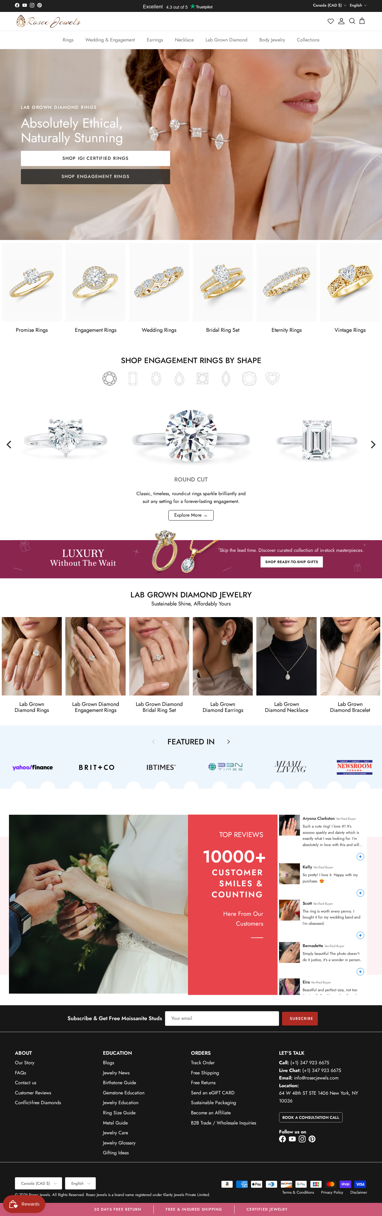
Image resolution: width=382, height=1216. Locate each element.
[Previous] (9, 444)
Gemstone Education (123, 1092)
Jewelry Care (115, 1132)
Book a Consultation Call (310, 1117)
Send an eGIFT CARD (213, 1092)
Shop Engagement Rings (95, 176)
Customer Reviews (33, 1092)
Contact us (25, 1082)
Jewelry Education (120, 1102)
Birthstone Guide (119, 1082)
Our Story (24, 1062)
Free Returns (203, 1082)
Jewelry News (116, 1072)
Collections (308, 39)
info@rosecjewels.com (316, 1077)
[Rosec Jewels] (48, 21)
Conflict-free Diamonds (38, 1102)
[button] (331, 21)
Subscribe (301, 1018)
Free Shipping (205, 1072)
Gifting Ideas (116, 1152)
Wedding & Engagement (110, 39)
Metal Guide (115, 1122)
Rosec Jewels (39, 1195)
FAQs (20, 1072)
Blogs (108, 1062)
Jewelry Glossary (119, 1142)
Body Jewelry (272, 39)
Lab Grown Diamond (226, 39)
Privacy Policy (332, 1192)
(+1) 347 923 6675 (309, 1062)
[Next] (372, 444)
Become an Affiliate (211, 1112)
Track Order (203, 1062)
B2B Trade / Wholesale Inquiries (223, 1122)
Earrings (155, 39)
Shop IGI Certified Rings (95, 158)
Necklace (184, 39)
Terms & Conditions (298, 1192)
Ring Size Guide (119, 1112)
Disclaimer (358, 1192)
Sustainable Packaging (213, 1102)
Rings (68, 39)
